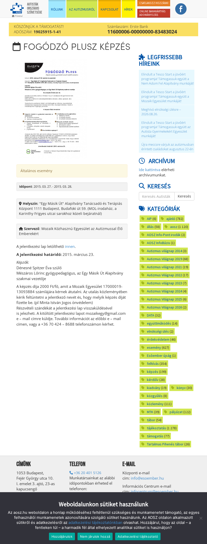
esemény (154, 347)
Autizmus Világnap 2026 (164, 307)
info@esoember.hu (147, 478)
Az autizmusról (82, 9)
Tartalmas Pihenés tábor (165, 444)
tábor (151, 420)
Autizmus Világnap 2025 (164, 299)
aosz (173, 226)
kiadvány (153, 387)
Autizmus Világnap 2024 (164, 291)
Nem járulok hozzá (95, 536)
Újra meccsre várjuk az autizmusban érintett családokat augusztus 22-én (167, 146)
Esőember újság (159, 355)
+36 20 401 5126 (87, 472)
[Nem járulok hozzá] (200, 518)
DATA (150, 315)
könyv (181, 387)
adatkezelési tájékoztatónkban (95, 522)
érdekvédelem (158, 339)
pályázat (176, 412)
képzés (152, 371)
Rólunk (57, 9)
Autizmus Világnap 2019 (164, 259)
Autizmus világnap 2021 (164, 267)
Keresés (184, 196)
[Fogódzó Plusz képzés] (51, 108)
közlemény (155, 404)
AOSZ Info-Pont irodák (163, 234)
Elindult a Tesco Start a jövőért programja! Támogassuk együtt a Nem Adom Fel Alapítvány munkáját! (167, 79)
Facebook (181, 9)
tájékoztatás (156, 428)
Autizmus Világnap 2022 (164, 275)
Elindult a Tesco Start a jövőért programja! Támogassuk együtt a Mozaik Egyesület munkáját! (165, 96)
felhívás (153, 363)
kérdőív (153, 379)
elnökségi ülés (158, 331)
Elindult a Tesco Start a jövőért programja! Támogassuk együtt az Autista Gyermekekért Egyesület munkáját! (166, 129)
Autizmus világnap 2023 (164, 283)
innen (70, 246)
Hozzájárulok (61, 536)
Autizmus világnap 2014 (164, 251)
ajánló (170, 218)
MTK (150, 412)
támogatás (155, 436)
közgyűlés (155, 396)
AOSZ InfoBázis (158, 243)
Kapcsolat (109, 9)
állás (150, 226)
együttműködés (159, 323)
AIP (149, 218)
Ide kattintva (149, 169)
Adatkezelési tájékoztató (138, 536)
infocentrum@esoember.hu (154, 491)
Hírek (128, 9)
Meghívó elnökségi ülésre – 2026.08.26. (161, 111)
